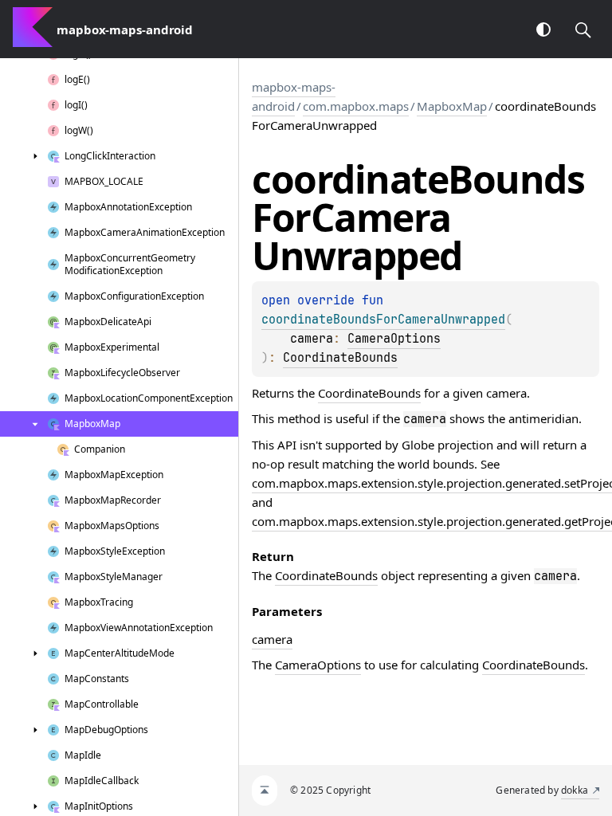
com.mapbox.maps (356, 106)
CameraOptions (394, 339)
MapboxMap (452, 106)
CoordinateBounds (340, 358)
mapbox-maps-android (293, 96)
